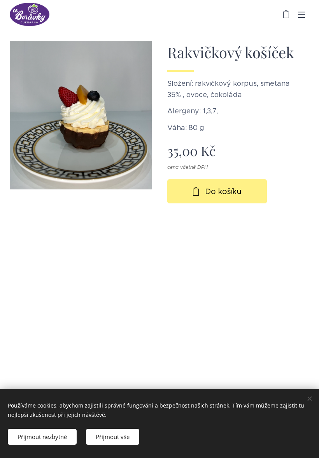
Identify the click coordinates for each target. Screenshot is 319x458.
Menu (301, 14)
